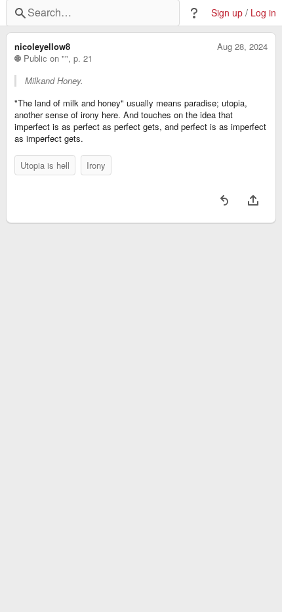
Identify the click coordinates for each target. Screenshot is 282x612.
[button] (194, 13)
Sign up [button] (227, 13)
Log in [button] (263, 13)
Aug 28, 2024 (242, 47)
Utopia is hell (45, 165)
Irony (96, 165)
